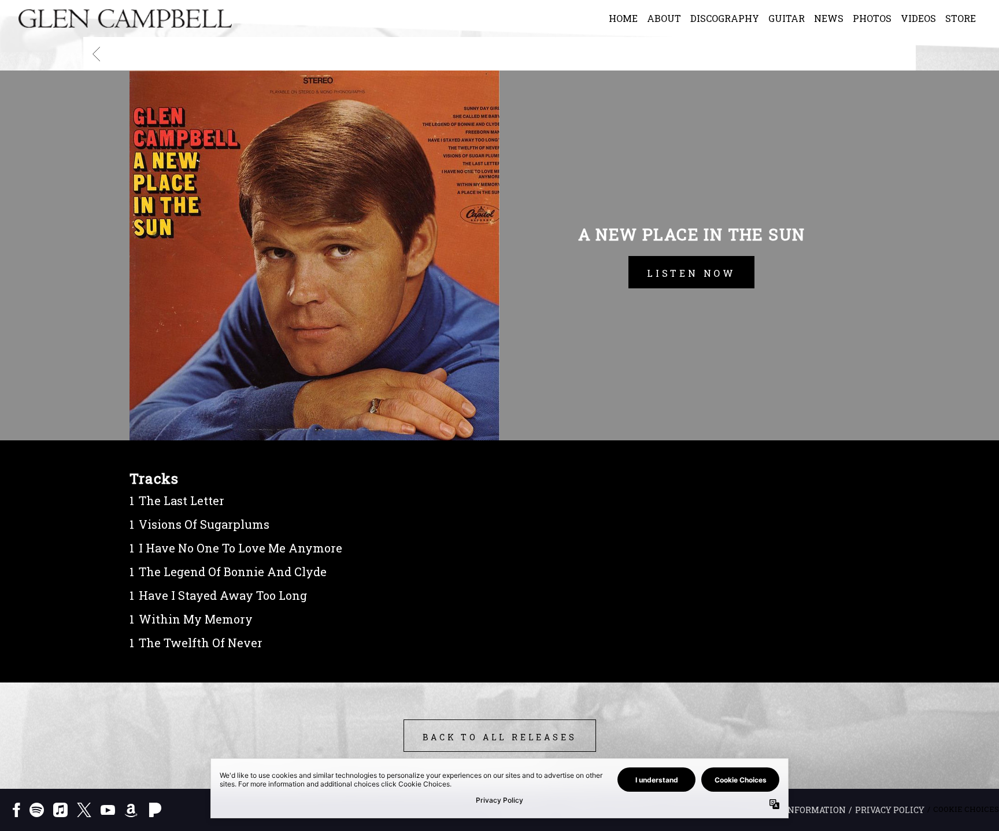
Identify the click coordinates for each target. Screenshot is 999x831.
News (828, 18)
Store (960, 18)
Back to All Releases (500, 737)
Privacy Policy (889, 809)
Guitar (786, 18)
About (664, 18)
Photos (872, 18)
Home (623, 18)
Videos (918, 18)
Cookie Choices (966, 809)
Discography (724, 18)
